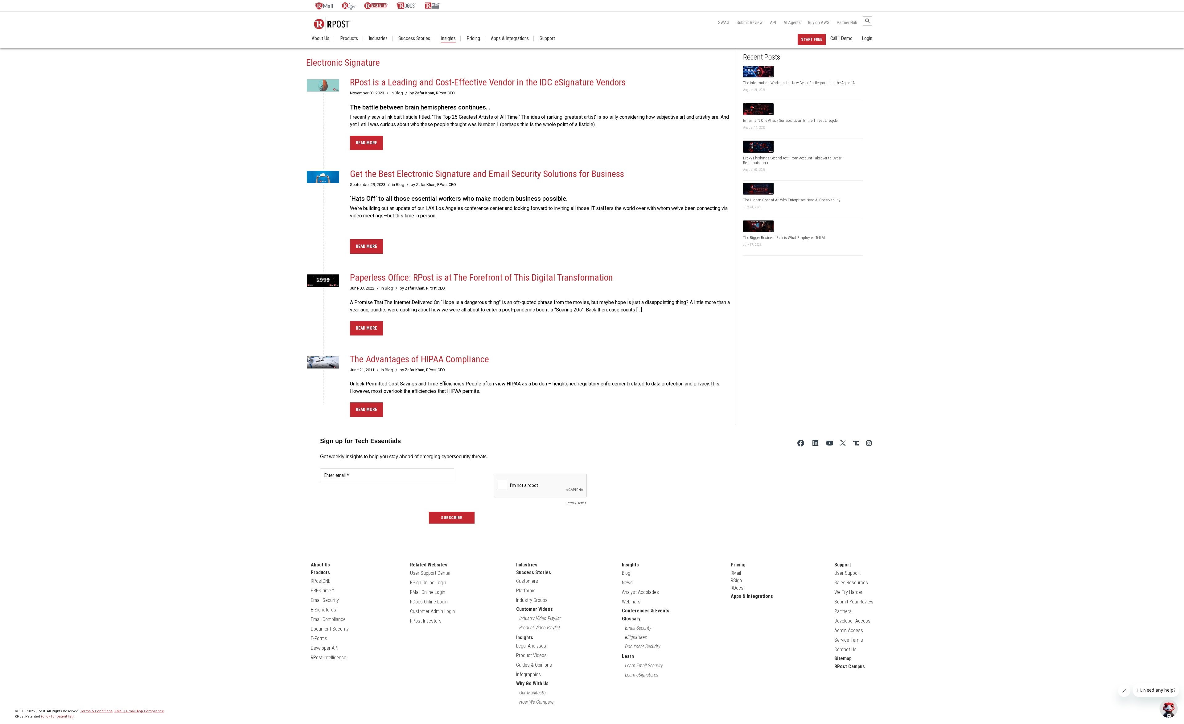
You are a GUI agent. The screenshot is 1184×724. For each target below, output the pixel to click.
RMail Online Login (427, 592)
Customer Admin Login (432, 611)
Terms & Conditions (96, 711)
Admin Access (848, 630)
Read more (366, 142)
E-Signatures (323, 610)
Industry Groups (532, 600)
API (773, 22)
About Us (320, 38)
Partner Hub (847, 22)
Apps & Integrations (510, 38)
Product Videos (531, 655)
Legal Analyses (531, 646)
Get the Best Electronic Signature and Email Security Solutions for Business (487, 173)
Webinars (631, 602)
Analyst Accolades (640, 592)
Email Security (325, 600)
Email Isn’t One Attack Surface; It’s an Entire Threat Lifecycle (790, 120)
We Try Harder (848, 592)
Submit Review (750, 22)
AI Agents (792, 22)
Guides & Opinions (534, 665)
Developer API (324, 648)
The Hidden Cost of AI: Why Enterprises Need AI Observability (791, 200)
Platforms (526, 591)
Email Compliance (328, 619)
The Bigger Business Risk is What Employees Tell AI (784, 237)
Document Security (330, 629)
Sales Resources (851, 583)
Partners (843, 611)
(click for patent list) (57, 716)
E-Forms (319, 638)
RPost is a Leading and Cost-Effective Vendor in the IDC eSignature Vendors (488, 82)
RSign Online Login (428, 583)
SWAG (723, 22)
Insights (448, 38)
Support (547, 38)
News (627, 583)
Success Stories (414, 38)
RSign (736, 580)
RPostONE (321, 581)
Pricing (473, 38)
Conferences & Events (645, 611)
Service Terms (848, 640)
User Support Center (430, 573)
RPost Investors (426, 621)
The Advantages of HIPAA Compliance (419, 359)
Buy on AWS (818, 22)
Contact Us (845, 649)
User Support (847, 573)
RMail (736, 573)
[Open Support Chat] (1168, 708)
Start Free (811, 39)
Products (349, 38)
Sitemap (843, 658)
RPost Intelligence (328, 657)
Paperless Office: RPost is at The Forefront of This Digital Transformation (481, 277)
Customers (527, 581)
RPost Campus (849, 666)
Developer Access (852, 621)
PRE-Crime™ (322, 591)
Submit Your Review (853, 602)
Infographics (528, 674)
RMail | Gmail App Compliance (139, 711)
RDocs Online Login (429, 602)
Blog (399, 93)
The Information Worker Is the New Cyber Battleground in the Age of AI (799, 82)
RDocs (737, 588)
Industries (378, 38)
